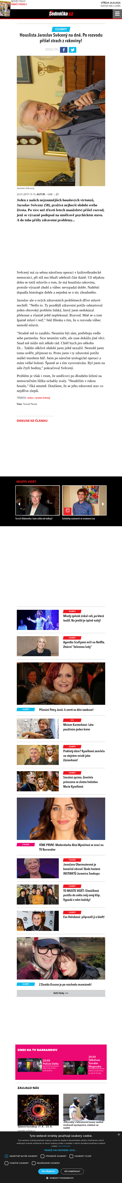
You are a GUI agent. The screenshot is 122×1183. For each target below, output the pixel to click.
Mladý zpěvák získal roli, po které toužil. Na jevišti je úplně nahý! (83, 618)
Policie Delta (50, 1062)
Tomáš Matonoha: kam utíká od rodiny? (34, 518)
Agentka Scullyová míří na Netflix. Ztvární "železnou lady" (84, 645)
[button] (61, 1150)
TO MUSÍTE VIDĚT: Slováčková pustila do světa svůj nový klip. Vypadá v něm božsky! (81, 895)
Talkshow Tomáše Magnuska (95, 1062)
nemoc (30, 398)
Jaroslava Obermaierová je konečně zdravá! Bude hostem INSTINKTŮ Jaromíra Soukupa (81, 869)
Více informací (64, 1146)
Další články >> (61, 993)
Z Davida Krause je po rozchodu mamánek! (65, 984)
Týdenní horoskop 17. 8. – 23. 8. (35, 1127)
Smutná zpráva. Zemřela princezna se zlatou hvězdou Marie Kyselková (80, 782)
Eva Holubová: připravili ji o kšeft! (84, 917)
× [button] (119, 1135)
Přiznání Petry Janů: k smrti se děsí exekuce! (66, 710)
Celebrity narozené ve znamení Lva (78, 518)
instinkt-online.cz (26, 1131)
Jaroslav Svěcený (42, 398)
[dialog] (61, 1157)
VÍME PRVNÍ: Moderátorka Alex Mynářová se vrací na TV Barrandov (71, 847)
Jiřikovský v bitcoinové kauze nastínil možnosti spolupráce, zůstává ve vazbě (83, 1125)
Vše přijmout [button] (48, 1171)
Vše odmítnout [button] (72, 1171)
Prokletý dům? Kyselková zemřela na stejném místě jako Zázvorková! (84, 756)
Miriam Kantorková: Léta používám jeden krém (78, 727)
